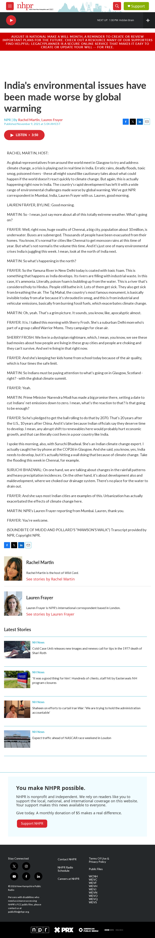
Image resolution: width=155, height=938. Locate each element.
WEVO (93, 895)
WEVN (93, 892)
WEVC (93, 879)
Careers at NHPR (68, 878)
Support (138, 6)
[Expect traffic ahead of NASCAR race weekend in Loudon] (17, 739)
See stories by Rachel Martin (50, 579)
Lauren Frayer (52, 119)
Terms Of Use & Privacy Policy (99, 860)
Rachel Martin (29, 119)
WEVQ (93, 899)
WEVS (93, 902)
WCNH (93, 876)
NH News (38, 642)
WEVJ (92, 889)
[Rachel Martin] (13, 568)
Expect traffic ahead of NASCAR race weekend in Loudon (71, 738)
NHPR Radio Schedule (65, 869)
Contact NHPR (67, 859)
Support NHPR (32, 823)
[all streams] (149, 20)
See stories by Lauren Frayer (50, 614)
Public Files (96, 869)
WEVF (93, 882)
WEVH (93, 886)
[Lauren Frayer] (13, 603)
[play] (11, 20)
